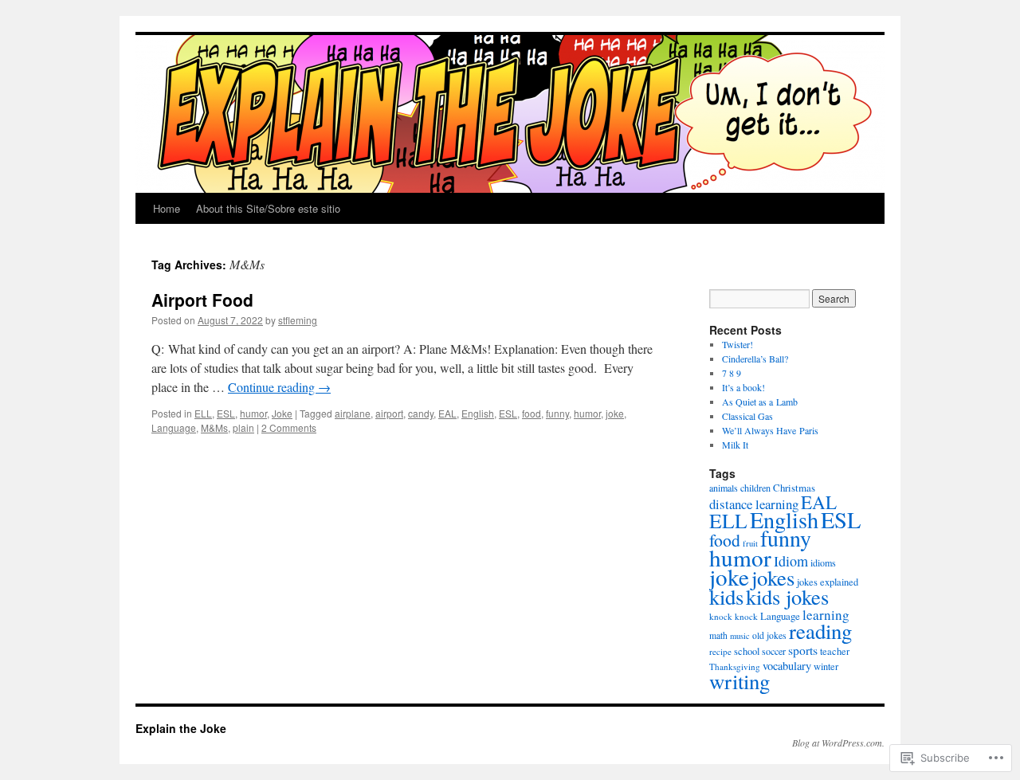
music (740, 635)
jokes (772, 577)
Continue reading (279, 386)
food (531, 413)
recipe (720, 651)
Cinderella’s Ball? (755, 358)
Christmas (794, 487)
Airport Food (202, 300)
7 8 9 (731, 372)
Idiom (791, 560)
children (755, 487)
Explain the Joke (180, 728)
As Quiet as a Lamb (760, 401)
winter (826, 666)
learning (825, 615)
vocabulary (787, 665)
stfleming (297, 320)
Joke (282, 413)
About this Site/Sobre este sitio (268, 208)
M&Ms (214, 427)
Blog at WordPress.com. (838, 742)
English (477, 413)
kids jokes (787, 596)
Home (166, 208)
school (746, 651)
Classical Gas (747, 416)
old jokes (769, 635)
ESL (226, 413)
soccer (774, 651)
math (718, 635)
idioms (823, 562)
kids (726, 596)
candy (421, 413)
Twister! (737, 344)
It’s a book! (743, 387)
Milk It (735, 444)
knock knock (733, 616)
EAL (447, 413)
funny (557, 413)
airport (389, 413)
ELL (203, 413)
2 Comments (288, 427)
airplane (353, 413)
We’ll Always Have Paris (770, 430)
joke (615, 413)
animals (723, 487)
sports (803, 649)
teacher (834, 651)
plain (243, 427)
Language (173, 427)
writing (739, 681)
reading (820, 631)
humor (253, 413)
